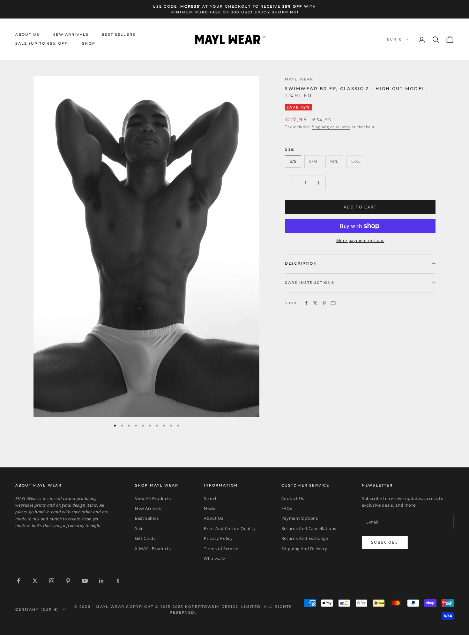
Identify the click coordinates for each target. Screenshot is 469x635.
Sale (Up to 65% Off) (42, 44)
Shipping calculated (331, 126)
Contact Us (292, 498)
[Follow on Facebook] (18, 581)
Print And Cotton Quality (230, 528)
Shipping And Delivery (304, 548)
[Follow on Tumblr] (118, 581)
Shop (88, 44)
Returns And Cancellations (308, 528)
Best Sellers (118, 35)
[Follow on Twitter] (35, 581)
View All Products (153, 498)
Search (211, 498)
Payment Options (299, 518)
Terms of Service (221, 548)
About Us (27, 35)
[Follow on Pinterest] (68, 581)
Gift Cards (145, 538)
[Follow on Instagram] (51, 581)
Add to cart (360, 207)
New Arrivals (70, 35)
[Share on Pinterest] (324, 303)
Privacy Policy (218, 538)
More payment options (360, 240)
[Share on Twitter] (315, 303)
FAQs (286, 508)
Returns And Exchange (304, 538)
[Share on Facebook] (306, 303)
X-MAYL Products (153, 548)
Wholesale (214, 558)
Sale (139, 528)
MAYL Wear (299, 79)
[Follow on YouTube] (85, 581)
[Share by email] (333, 303)
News (209, 508)
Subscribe (384, 542)
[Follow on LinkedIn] (101, 581)
